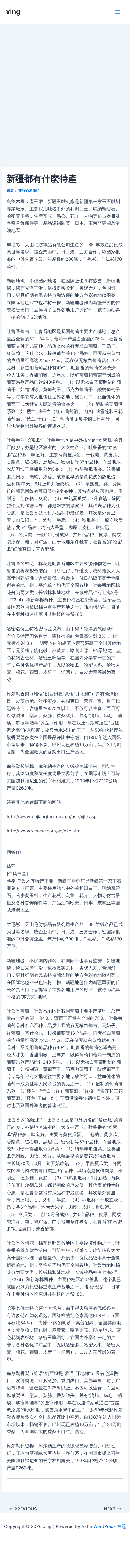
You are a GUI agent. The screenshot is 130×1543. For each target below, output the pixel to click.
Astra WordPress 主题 (103, 1526)
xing (13, 11)
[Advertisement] (65, 92)
